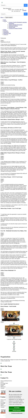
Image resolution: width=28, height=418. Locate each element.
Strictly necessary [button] (17, 410)
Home (4, 19)
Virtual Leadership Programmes (15, 24)
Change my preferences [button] (16, 413)
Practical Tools (12, 27)
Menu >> (3, 17)
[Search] (25, 5)
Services (5, 21)
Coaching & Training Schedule (15, 28)
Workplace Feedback (13, 26)
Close (2, 40)
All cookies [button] (16, 407)
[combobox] (12, 5)
